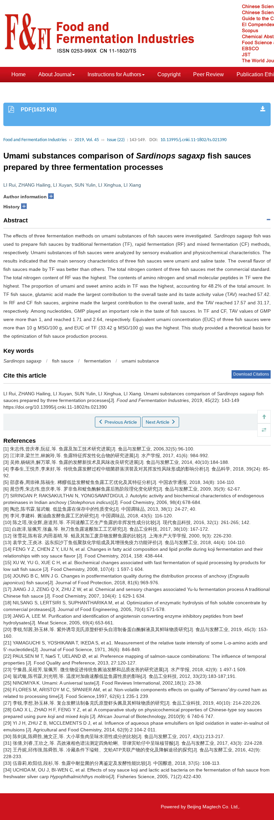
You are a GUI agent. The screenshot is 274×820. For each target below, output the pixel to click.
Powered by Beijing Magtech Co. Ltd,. (200, 806)
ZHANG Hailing (34, 185)
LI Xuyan (62, 185)
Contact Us (24, 90)
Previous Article (120, 422)
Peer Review (208, 74)
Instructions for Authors (114, 74)
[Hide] (264, 430)
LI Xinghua (109, 185)
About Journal (55, 74)
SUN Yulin (85, 185)
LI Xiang (132, 185)
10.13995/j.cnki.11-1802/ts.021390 (193, 139)
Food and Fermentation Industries (34, 139)
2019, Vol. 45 (87, 139)
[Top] (264, 416)
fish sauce (63, 361)
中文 (55, 90)
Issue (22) (116, 139)
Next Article (158, 422)
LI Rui (9, 185)
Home (18, 74)
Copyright (168, 74)
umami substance (140, 361)
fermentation (97, 361)
